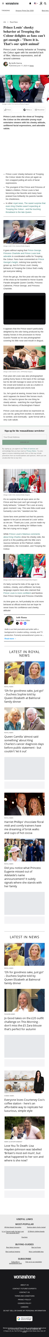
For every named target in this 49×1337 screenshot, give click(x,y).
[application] (24, 307)
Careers (24, 1307)
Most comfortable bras (36, 1252)
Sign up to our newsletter (33, 1262)
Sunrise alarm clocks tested (36, 1227)
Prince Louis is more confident (17, 593)
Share (9, 110)
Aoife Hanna (16, 63)
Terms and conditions (24, 1296)
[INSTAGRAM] (22, 623)
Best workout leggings (13, 1252)
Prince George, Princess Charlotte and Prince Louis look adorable (22, 253)
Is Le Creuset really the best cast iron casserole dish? (13, 1232)
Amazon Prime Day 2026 (25, 10)
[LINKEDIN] (26, 623)
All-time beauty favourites (12, 1227)
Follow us (29, 110)
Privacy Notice (31, 451)
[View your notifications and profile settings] (30, 3)
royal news (18, 203)
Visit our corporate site (33, 1329)
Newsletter (41, 110)
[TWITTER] (18, 623)
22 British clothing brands (36, 1231)
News (32, 66)
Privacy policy (24, 1300)
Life (4, 22)
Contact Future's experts (24, 1289)
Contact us (24, 1292)
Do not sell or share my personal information (24, 1311)
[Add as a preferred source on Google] (24, 1318)
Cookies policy (24, 1303)
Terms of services (29, 449)
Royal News (14, 22)
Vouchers (24, 1237)
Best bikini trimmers (12, 1247)
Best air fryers (36, 1247)
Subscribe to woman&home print (15, 1262)
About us (25, 1285)
